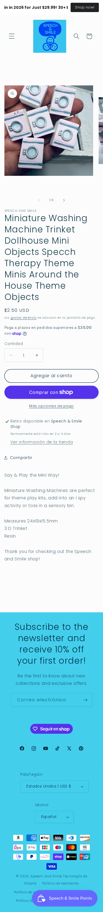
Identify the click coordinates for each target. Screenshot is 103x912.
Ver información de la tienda (41, 442)
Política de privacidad (33, 892)
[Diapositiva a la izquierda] (39, 200)
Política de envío (30, 901)
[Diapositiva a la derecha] (64, 200)
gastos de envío (24, 318)
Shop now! (84, 7)
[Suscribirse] (85, 700)
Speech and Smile (46, 876)
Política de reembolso (60, 883)
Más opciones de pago (51, 406)
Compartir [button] (21, 457)
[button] (11, 36)
